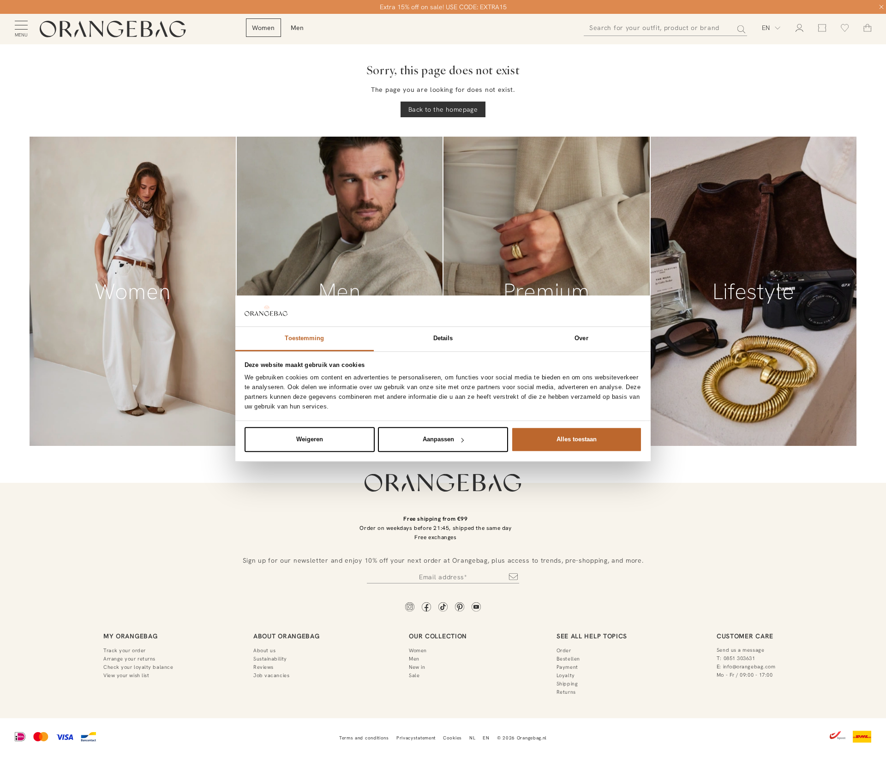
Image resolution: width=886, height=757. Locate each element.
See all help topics (592, 636)
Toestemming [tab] (304, 338)
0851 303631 (739, 658)
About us (264, 650)
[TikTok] (443, 607)
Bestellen (568, 658)
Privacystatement (416, 738)
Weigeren (309, 439)
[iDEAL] (20, 737)
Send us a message (740, 650)
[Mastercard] (40, 737)
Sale (414, 675)
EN (486, 738)
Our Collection (438, 636)
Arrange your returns (129, 658)
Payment (567, 667)
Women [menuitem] (263, 28)
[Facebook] (426, 607)
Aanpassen (438, 439)
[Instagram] (409, 607)
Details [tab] (443, 338)
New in (417, 667)
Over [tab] (581, 338)
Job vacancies (271, 675)
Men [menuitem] (297, 28)
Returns (566, 692)
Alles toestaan (577, 439)
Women (418, 650)
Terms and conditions (364, 738)
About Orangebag (286, 636)
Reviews (263, 667)
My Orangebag (130, 636)
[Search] (738, 27)
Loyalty (566, 675)
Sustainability (270, 658)
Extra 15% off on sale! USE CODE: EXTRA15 (443, 7)
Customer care (745, 636)
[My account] (799, 28)
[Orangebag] (113, 29)
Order (564, 650)
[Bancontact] (88, 737)
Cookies (452, 738)
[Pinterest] (459, 607)
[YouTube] (476, 607)
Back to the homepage (443, 109)
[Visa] (64, 737)
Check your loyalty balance (138, 667)
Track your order (124, 650)
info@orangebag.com (749, 666)
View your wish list (126, 675)
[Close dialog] (881, 7)
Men (414, 658)
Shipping (567, 683)
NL (472, 738)
